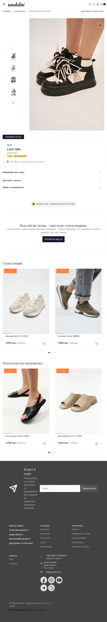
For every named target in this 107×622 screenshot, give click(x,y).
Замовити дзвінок (54, 558)
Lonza (43, 542)
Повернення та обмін (81, 534)
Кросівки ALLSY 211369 (17, 336)
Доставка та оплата (21, 543)
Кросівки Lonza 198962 (69, 336)
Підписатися (89, 488)
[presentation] (13, 45)
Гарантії (75, 529)
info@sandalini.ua (53, 572)
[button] (49, 352)
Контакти (13, 564)
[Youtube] (59, 580)
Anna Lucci (45, 538)
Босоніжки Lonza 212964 (17, 436)
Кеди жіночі (16, 535)
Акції (11, 559)
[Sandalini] (16, 4)
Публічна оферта (79, 538)
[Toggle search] (94, 4)
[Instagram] (51, 580)
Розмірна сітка (13, 136)
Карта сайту (16, 526)
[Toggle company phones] (90, 4)
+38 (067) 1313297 (56, 555)
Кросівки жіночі (18, 530)
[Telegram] (43, 587)
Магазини (44, 529)
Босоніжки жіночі (19, 539)
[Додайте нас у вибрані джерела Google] (51, 587)
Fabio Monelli (46, 547)
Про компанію (78, 542)
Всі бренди (45, 534)
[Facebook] (43, 580)
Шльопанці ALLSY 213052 (70, 436)
